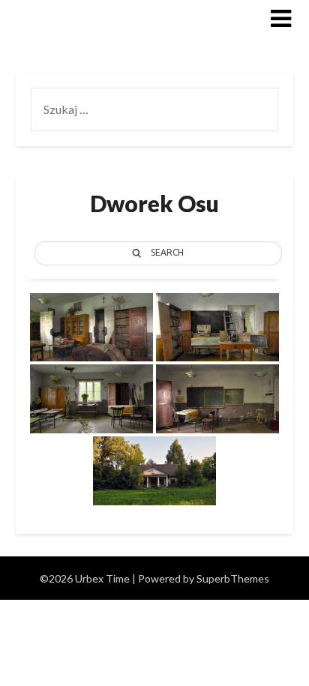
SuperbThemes (232, 578)
